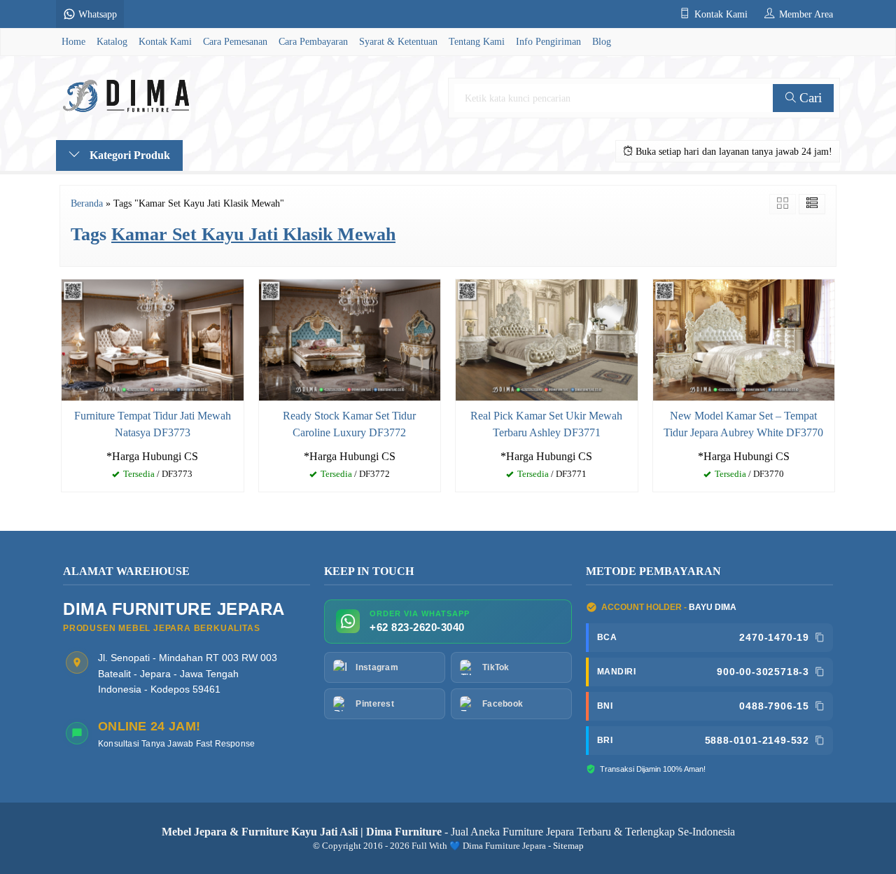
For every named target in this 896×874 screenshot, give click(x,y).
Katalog (112, 41)
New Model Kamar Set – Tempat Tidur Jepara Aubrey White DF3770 (743, 424)
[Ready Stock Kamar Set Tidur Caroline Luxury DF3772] (350, 339)
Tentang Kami (477, 41)
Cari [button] (809, 97)
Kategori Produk (128, 155)
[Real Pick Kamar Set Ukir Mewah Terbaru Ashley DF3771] (547, 339)
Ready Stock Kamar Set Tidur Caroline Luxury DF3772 (349, 424)
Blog (601, 41)
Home (73, 41)
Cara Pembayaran (313, 41)
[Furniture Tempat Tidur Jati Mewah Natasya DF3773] (153, 339)
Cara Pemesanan (235, 41)
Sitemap (568, 846)
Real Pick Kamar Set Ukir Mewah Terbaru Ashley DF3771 (546, 424)
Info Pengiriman (548, 41)
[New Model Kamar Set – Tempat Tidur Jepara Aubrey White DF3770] (744, 339)
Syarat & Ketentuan (398, 41)
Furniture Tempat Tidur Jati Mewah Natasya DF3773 (152, 424)
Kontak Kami (165, 41)
